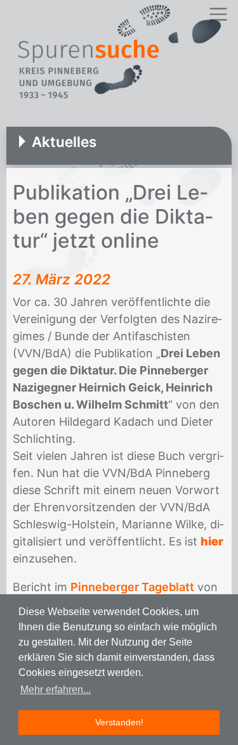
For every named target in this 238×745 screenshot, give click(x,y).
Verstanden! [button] (119, 722)
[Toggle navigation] (218, 14)
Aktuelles (64, 141)
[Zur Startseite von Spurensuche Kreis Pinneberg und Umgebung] (119, 53)
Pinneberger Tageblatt (132, 587)
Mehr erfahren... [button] (55, 689)
